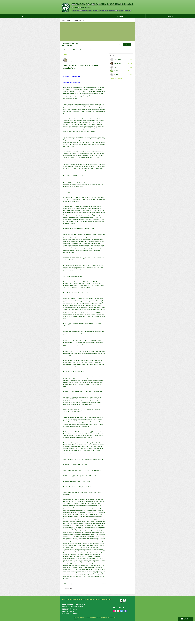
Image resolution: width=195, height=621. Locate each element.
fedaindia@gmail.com (72, 613)
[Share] (105, 59)
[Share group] (132, 44)
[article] (84, 325)
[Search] (119, 44)
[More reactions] (70, 584)
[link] (66, 49)
